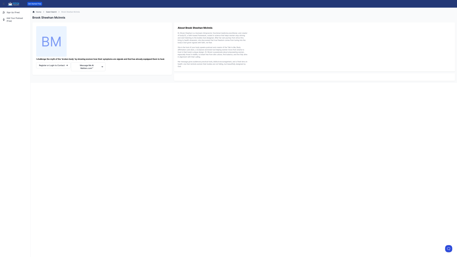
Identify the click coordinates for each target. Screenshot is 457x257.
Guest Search (51, 12)
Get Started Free (34, 4)
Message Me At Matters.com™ (87, 66)
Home (38, 12)
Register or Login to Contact (52, 65)
